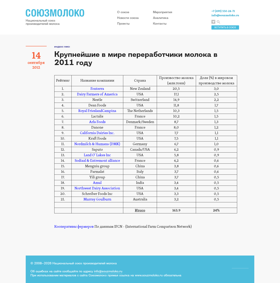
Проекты (123, 23)
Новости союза (128, 18)
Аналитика (160, 18)
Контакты (159, 23)
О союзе (123, 12)
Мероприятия (162, 12)
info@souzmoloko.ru (225, 15)
